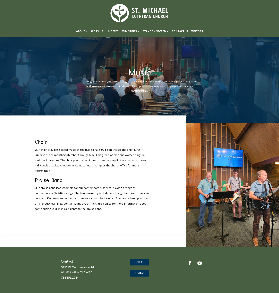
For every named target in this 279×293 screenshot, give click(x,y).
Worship (97, 31)
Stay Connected (154, 31)
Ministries (129, 31)
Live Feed (112, 31)
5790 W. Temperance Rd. (78, 267)
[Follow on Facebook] (189, 263)
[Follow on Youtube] (199, 263)
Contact (139, 262)
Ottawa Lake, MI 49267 (76, 272)
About (80, 31)
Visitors (197, 31)
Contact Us (180, 31)
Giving (139, 273)
